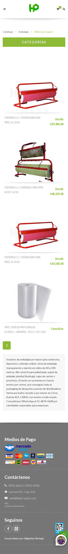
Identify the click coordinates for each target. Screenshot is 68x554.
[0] (57, 8)
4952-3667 (15, 485)
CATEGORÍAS (34, 42)
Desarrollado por (24, 538)
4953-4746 (32, 485)
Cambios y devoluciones (14, 506)
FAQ (6, 503)
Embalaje (24, 31)
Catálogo (8, 31)
